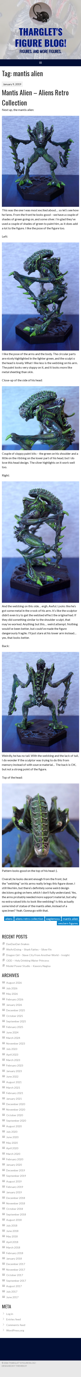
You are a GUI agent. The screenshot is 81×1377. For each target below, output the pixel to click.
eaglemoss (53, 918)
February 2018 (14, 1253)
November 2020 (15, 1109)
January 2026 (14, 1004)
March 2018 (13, 1247)
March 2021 (13, 1087)
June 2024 (12, 1032)
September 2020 (16, 1120)
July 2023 (11, 1048)
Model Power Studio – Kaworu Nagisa (28, 966)
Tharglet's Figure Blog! (40, 37)
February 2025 (14, 1027)
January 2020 (14, 1164)
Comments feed (15, 1325)
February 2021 (14, 1093)
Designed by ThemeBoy (14, 1366)
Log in (9, 1313)
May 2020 (12, 1142)
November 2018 (15, 1203)
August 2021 (14, 1082)
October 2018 (14, 1208)
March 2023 (13, 1060)
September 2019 (16, 1175)
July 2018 (11, 1225)
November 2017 (15, 1269)
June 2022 (12, 1076)
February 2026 (14, 999)
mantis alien (70, 918)
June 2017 (12, 1297)
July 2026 (11, 988)
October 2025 (14, 1015)
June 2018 (12, 1231)
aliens (9, 918)
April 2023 (12, 1054)
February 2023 (14, 1065)
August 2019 (14, 1181)
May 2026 (12, 993)
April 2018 (12, 1242)
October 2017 (14, 1275)
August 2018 (14, 1219)
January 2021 (14, 1098)
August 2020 (14, 1126)
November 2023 (15, 1043)
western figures (68, 923)
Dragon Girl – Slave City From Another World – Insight (38, 955)
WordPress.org (15, 1330)
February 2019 (14, 1186)
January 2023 (14, 1071)
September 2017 (16, 1280)
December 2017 (15, 1264)
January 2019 (14, 1192)
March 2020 (13, 1153)
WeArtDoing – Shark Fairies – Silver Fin (29, 949)
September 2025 (16, 1021)
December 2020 (15, 1104)
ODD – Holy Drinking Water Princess (27, 960)
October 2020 (14, 1115)
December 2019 (15, 1170)
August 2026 (14, 982)
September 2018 (16, 1214)
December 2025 (15, 1010)
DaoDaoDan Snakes (17, 944)
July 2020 (11, 1131)
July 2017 (11, 1291)
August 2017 (14, 1286)
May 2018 (12, 1236)
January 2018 (14, 1258)
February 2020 (14, 1159)
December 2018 (15, 1197)
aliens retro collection (29, 918)
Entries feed (13, 1319)
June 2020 (12, 1137)
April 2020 (12, 1148)
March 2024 (13, 1037)
